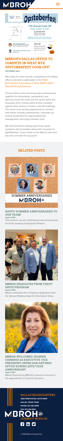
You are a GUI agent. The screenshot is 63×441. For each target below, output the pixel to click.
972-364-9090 (33, 406)
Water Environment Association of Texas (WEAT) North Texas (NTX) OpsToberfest (29, 83)
